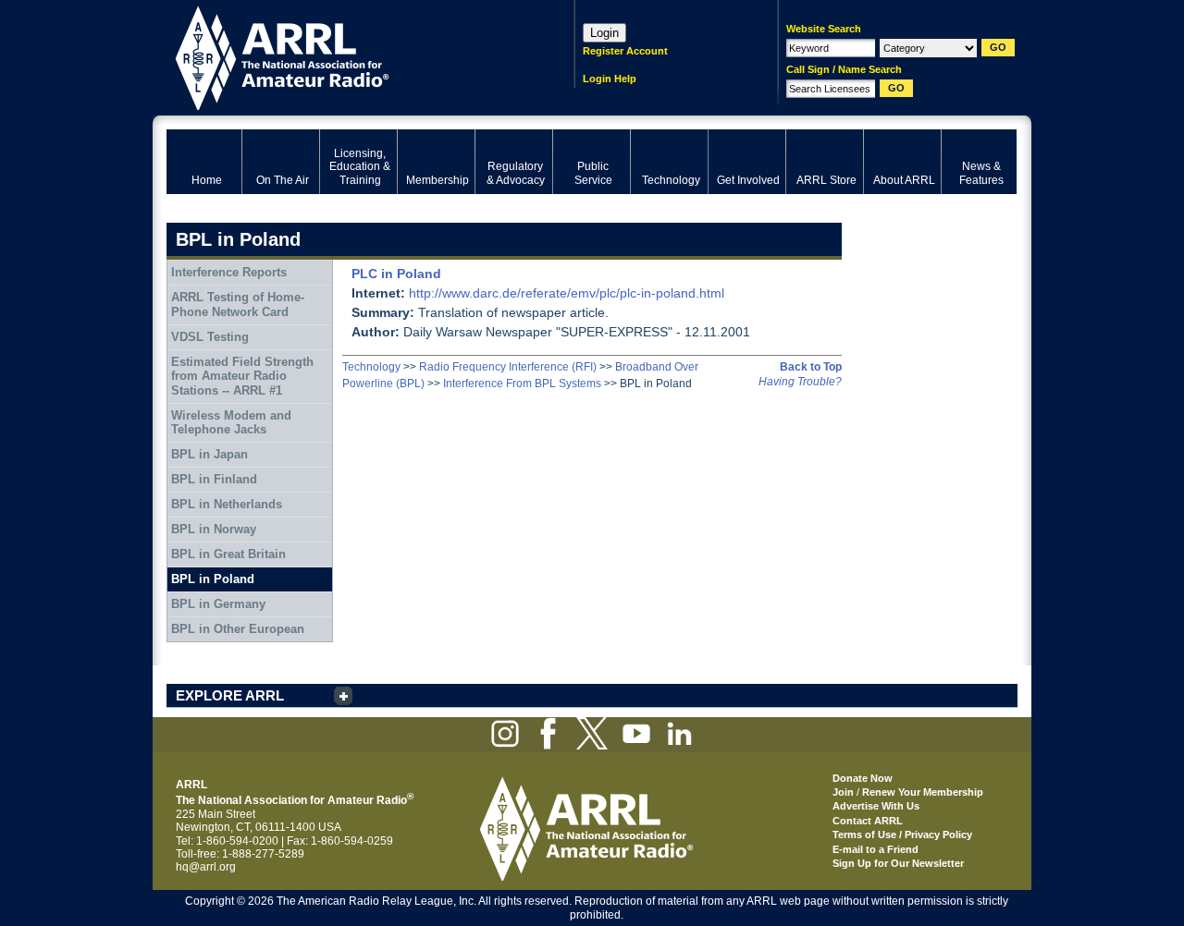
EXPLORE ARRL (230, 695)
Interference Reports (229, 272)
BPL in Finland (214, 479)
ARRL (346, 56)
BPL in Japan (209, 454)
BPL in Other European (237, 629)
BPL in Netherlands (226, 504)
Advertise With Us (875, 805)
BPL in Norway (213, 529)
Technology (371, 366)
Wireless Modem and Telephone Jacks (231, 422)
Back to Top (811, 366)
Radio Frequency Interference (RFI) (508, 366)
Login (604, 33)
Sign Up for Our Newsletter (898, 863)
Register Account (625, 50)
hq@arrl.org (206, 866)
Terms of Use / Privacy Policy (902, 834)
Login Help (609, 78)
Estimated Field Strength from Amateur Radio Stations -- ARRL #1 (242, 376)
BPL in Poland (212, 579)
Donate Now (862, 778)
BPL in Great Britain (228, 554)
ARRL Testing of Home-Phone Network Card (237, 304)
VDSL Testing (210, 337)
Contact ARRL (867, 820)
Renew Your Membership (922, 792)
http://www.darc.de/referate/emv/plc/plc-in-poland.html (566, 293)
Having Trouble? (800, 381)
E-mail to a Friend (875, 849)
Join (843, 792)
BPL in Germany (218, 604)
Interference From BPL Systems (522, 383)
